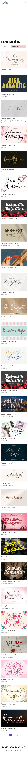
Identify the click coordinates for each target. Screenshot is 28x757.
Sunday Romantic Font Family (10, 581)
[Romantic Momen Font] (14, 522)
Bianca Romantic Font (8, 630)
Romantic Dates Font (8, 704)
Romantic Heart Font (7, 679)
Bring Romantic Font (7, 169)
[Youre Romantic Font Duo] (14, 644)
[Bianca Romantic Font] (14, 620)
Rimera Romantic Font (8, 508)
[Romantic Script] (14, 59)
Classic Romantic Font (8, 557)
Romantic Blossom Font (8, 194)
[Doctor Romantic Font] (14, 108)
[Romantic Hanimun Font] (14, 718)
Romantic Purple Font (8, 463)
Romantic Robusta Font (8, 341)
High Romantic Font (7, 94)
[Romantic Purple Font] (14, 452)
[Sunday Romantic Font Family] (14, 571)
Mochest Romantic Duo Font (10, 243)
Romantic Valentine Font (9, 219)
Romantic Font (6, 483)
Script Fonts (4, 72)
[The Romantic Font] (14, 306)
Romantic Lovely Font (8, 366)
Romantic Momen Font (8, 532)
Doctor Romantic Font (8, 118)
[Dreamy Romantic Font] (14, 257)
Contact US (9, 751)
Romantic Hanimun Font (8, 728)
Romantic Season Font (8, 438)
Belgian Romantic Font (8, 414)
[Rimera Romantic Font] (14, 497)
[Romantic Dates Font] (14, 693)
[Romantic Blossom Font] (14, 183)
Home (2, 37)
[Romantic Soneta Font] (14, 282)
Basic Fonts (4, 245)
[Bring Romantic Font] (14, 159)
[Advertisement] (14, 21)
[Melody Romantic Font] (14, 595)
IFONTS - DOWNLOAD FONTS (14, 747)
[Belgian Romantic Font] (14, 404)
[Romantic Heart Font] (14, 669)
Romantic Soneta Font (8, 292)
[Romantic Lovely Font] (14, 355)
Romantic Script (6, 70)
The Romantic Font (7, 317)
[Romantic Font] (14, 475)
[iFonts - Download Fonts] (6, 2)
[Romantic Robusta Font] (14, 331)
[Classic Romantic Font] (14, 546)
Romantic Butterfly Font (8, 145)
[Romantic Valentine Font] (14, 208)
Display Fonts (4, 96)
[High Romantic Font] (14, 83)
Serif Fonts (17, 121)
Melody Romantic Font (8, 606)
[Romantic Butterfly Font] (14, 134)
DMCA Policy (18, 751)
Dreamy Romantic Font (8, 268)
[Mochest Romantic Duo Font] (14, 233)
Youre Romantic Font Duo (9, 655)
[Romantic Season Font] (14, 428)
